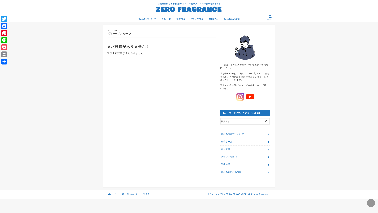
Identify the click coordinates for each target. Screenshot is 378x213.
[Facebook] (4, 26)
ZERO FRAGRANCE (236, 194)
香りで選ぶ (180, 19)
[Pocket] (4, 47)
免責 (147, 194)
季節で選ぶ (213, 19)
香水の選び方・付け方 (147, 19)
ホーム (113, 194)
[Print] (4, 54)
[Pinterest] (4, 33)
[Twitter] (4, 18)
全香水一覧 (166, 19)
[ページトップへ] (371, 203)
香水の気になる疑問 (231, 19)
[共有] (4, 61)
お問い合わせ (130, 194)
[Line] (4, 40)
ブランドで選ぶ (197, 19)
